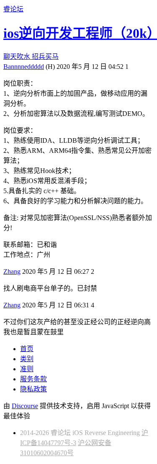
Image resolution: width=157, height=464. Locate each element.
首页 (26, 348)
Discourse (25, 405)
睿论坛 (13, 9)
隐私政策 (33, 389)
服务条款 (33, 379)
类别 (26, 358)
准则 (26, 368)
